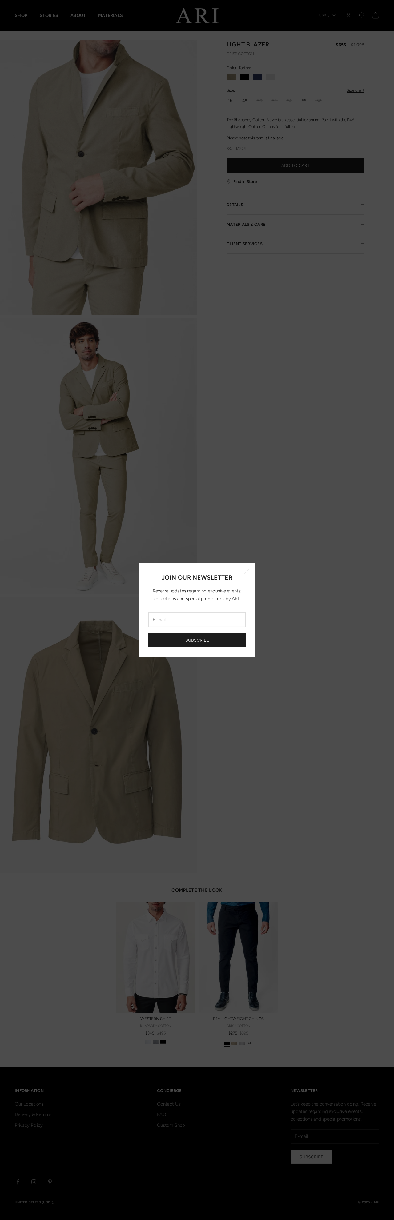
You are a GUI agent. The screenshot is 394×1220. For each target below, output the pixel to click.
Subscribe (197, 640)
